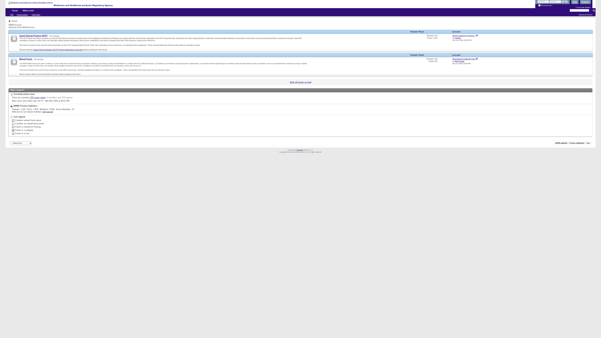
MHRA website (561, 143)
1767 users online (38, 97)
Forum (15, 11)
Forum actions (22, 15)
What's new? (28, 11)
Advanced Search (585, 15)
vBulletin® (300, 150)
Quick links (36, 15)
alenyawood (47, 112)
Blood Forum (25, 59)
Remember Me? (546, 5)
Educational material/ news (463, 59)
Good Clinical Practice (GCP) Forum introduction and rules (58, 50)
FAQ (12, 15)
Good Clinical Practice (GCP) (33, 36)
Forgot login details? (583, 7)
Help (575, 2)
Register (585, 2)
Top (588, 143)
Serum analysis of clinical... (463, 36)
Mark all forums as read (300, 82)
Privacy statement (577, 143)
